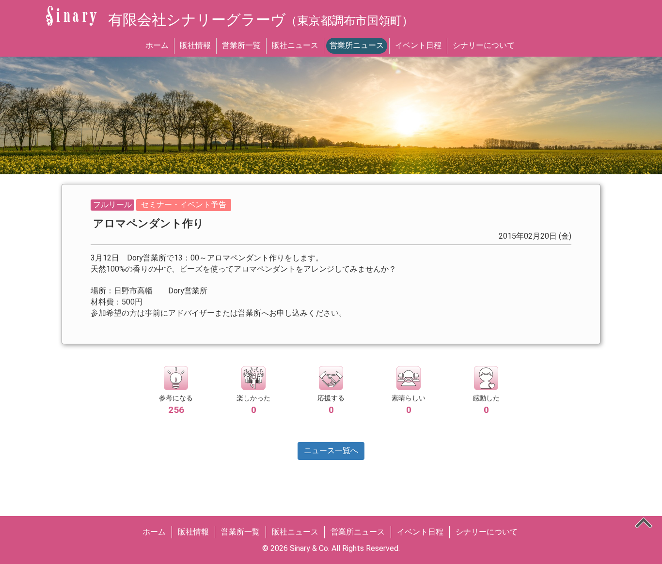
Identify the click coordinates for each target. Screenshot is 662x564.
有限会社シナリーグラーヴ (260, 19)
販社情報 (195, 45)
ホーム (157, 45)
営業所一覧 (241, 45)
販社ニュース (295, 45)
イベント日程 (418, 45)
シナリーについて (484, 45)
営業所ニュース (357, 45)
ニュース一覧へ (331, 450)
